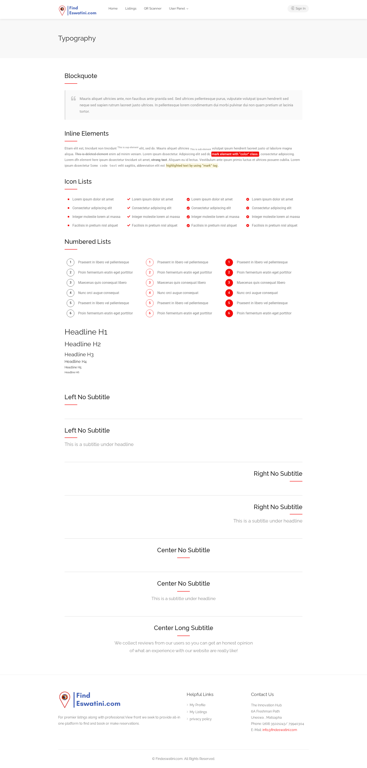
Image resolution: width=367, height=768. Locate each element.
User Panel (177, 8)
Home (113, 8)
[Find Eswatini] (77, 11)
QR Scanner (152, 8)
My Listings (198, 712)
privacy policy (201, 719)
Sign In (300, 8)
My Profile (197, 705)
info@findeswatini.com (280, 730)
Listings (130, 8)
